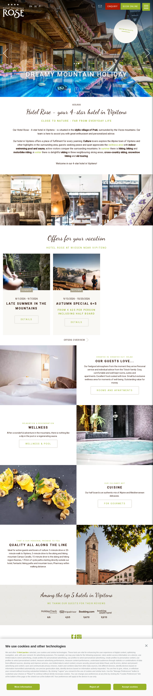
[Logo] (16, 6)
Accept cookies (130, 687)
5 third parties (23, 652)
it (40, 6)
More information (23, 687)
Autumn (77, 290)
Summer (27, 290)
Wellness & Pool (38, 443)
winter (38, 152)
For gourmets (115, 503)
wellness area (115, 144)
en (30, 6)
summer (105, 148)
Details (26, 319)
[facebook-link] (73, 637)
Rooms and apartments (115, 390)
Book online (130, 6)
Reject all (94, 687)
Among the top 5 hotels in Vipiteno (76, 594)
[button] (146, 645)
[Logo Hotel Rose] (16, 13)
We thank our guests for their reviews (76, 603)
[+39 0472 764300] (93, 6)
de (35, 6)
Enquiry (113, 6)
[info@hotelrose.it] (100, 6)
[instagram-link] (79, 637)
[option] (76, 48)
